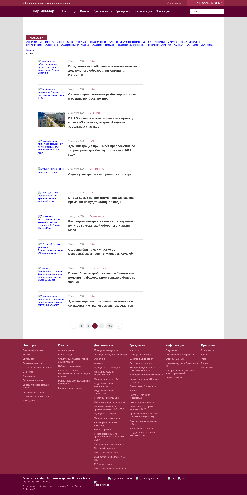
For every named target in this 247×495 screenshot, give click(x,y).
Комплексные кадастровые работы (143, 422)
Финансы (98, 363)
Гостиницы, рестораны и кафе (38, 396)
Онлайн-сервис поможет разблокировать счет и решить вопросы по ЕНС (103, 96)
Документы (171, 350)
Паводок (109, 45)
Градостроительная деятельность (104, 385)
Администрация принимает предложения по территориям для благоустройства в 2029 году (101, 150)
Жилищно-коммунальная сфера (110, 354)
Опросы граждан (174, 377)
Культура (172, 42)
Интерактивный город (34, 392)
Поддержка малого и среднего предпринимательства (144, 45)
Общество (97, 45)
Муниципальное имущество (108, 367)
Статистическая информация (37, 367)
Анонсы (205, 354)
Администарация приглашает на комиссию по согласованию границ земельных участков (102, 303)
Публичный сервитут (104, 448)
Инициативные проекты (128, 42)
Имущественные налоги (142, 402)
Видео (204, 363)
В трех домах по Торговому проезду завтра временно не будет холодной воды (101, 200)
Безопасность (47, 42)
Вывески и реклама (76, 42)
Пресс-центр (164, 11)
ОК (183, 478)
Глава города (65, 354)
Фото (203, 359)
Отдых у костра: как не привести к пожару (100, 174)
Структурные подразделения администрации (73, 360)
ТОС (187, 45)
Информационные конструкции (109, 402)
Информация (143, 11)
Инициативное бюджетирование (110, 468)
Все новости (207, 350)
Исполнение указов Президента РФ (182, 365)
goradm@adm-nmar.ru (152, 478)
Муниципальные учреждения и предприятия (74, 382)
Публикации (207, 367)
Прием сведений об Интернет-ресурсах (145, 380)
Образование (51, 45)
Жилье (133, 390)
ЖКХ (111, 42)
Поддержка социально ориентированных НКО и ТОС (109, 408)
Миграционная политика (142, 428)
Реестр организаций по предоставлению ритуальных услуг (109, 437)
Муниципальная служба (106, 379)
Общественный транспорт (143, 386)
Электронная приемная (141, 359)
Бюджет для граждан (141, 363)
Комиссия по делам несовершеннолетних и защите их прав (74, 373)
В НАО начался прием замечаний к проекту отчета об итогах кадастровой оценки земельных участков (100, 122)
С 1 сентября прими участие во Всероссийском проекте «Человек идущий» (101, 251)
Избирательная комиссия (71, 366)
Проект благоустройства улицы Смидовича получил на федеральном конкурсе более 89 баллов (101, 277)
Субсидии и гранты (103, 464)
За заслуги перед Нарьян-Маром (36, 386)
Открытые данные (175, 359)
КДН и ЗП (147, 42)
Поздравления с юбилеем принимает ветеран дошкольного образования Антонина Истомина (102, 71)
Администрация (66, 350)
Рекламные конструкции (106, 398)
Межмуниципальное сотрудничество (104, 373)
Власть (85, 11)
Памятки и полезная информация (140, 396)
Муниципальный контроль (107, 418)
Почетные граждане (33, 380)
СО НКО (178, 45)
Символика (28, 359)
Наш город (69, 11)
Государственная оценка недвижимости (142, 434)
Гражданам (123, 11)
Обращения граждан (140, 354)
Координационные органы (71, 388)
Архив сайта (174, 3)
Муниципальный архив (105, 413)
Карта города (29, 376)
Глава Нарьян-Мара (202, 45)
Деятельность (103, 11)
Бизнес (60, 42)
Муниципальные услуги (106, 350)
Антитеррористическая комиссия (105, 424)
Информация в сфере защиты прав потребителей (181, 372)
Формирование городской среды (146, 374)
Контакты (134, 350)
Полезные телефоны (33, 363)
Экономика (31, 42)
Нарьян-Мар (43, 11)
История (27, 354)
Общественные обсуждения (75, 45)
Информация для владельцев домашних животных (145, 369)
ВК (173, 478)
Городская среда (97, 42)
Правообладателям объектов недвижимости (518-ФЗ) (144, 415)
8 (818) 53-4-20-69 (122, 478)
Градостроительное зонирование (104, 392)
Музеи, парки (29, 400)
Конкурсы (160, 42)
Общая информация (33, 350)
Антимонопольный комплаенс (109, 444)
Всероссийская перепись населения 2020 (142, 408)
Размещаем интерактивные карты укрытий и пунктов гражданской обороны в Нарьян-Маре (102, 226)
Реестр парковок (102, 429)
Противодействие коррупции (180, 354)
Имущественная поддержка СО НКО (110, 458)
